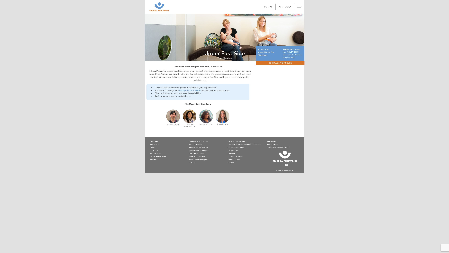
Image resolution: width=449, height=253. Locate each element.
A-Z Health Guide (196, 153)
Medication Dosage (197, 156)
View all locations (224, 58)
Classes (192, 162)
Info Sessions (155, 153)
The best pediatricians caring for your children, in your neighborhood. (186, 87)
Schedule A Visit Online (280, 63)
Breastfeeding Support (198, 159)
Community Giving (235, 156)
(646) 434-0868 (288, 58)
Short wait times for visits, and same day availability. (178, 93)
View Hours (262, 55)
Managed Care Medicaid (190, 90)
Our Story (154, 141)
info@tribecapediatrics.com (278, 147)
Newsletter (233, 150)
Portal (268, 6)
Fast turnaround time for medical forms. (173, 96)
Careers (231, 162)
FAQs (152, 147)
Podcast (231, 153)
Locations (154, 150)
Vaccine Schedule (196, 144)
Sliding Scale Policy (236, 147)
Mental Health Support (198, 150)
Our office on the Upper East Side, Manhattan (198, 66)
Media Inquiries (234, 159)
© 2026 (285, 170)
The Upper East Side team (198, 104)
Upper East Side (224, 53)
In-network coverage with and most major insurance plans (192, 90)
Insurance (154, 159)
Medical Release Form (237, 141)
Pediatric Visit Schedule (198, 141)
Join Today (285, 6)
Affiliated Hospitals (158, 156)
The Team (154, 144)
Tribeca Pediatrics (284, 170)
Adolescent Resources (198, 147)
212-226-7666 (272, 144)
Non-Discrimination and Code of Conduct (244, 144)
